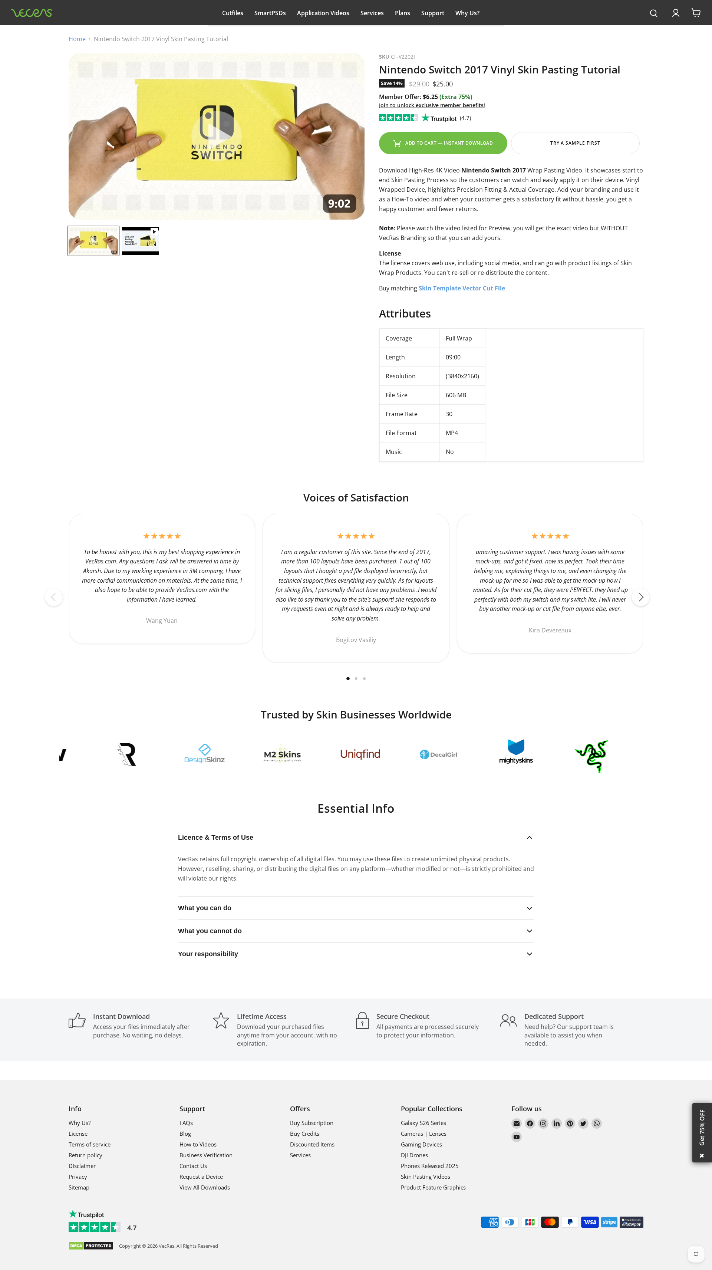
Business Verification (206, 1155)
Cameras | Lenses (423, 1133)
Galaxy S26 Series (423, 1122)
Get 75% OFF (702, 1127)
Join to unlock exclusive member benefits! (432, 105)
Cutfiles (232, 13)
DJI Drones (414, 1155)
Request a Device (201, 1176)
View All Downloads (204, 1187)
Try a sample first (575, 143)
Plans (402, 13)
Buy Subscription (311, 1122)
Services (372, 13)
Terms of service (90, 1144)
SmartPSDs (270, 13)
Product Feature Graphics (433, 1187)
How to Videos (198, 1144)
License (78, 1133)
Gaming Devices (421, 1144)
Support (432, 13)
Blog (185, 1133)
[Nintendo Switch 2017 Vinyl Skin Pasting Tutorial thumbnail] (93, 241)
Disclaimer (82, 1165)
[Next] (641, 597)
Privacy (78, 1176)
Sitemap (79, 1187)
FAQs (186, 1122)
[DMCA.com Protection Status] (91, 1246)
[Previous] (54, 597)
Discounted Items (312, 1144)
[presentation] (654, 13)
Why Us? (467, 13)
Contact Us (193, 1165)
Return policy (85, 1155)
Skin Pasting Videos (425, 1176)
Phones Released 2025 (430, 1165)
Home (77, 39)
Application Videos (323, 13)
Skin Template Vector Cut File (462, 288)
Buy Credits (304, 1133)
